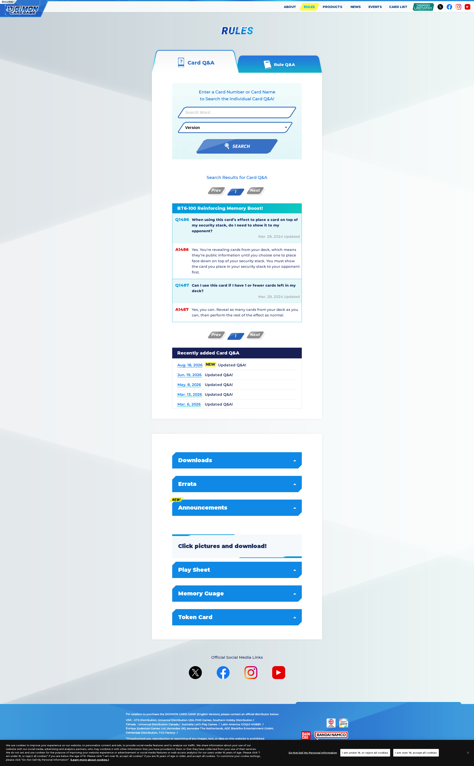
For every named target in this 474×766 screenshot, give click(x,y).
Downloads (195, 460)
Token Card (195, 617)
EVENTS (375, 7)
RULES (309, 7)
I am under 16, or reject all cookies (365, 752)
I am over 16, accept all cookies (416, 752)
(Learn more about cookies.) (89, 759)
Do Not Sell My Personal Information (313, 752)
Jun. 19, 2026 (189, 375)
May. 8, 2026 (189, 384)
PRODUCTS (332, 7)
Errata (187, 484)
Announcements (202, 507)
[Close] (468, 753)
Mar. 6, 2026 (189, 404)
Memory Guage (201, 593)
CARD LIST (398, 7)
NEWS (356, 7)
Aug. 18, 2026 (190, 365)
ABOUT (290, 7)
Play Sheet (194, 569)
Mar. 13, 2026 (189, 394)
